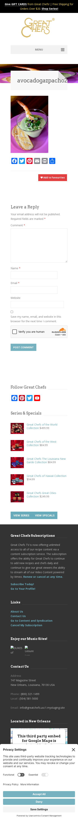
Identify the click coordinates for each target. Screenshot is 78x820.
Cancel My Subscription (26, 625)
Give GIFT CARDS (16, 4)
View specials (45, 515)
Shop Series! (50, 8)
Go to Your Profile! (23, 588)
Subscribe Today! (22, 584)
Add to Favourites (54, 177)
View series (21, 515)
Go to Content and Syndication (31, 620)
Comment (18, 225)
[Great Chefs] (39, 29)
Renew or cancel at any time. (43, 577)
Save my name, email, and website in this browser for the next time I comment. (36, 319)
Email (15, 283)
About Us (17, 611)
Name (15, 268)
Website (15, 298)
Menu (39, 49)
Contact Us (18, 616)
